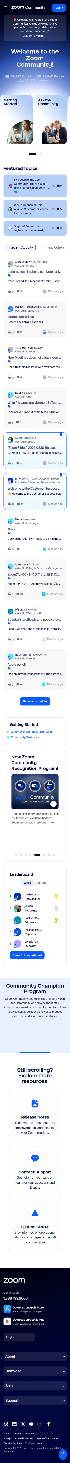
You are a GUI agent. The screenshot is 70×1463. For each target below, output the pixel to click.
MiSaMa (20, 609)
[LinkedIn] (14, 1423)
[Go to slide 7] (49, 855)
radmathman (23, 654)
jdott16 (28, 906)
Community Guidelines (25, 737)
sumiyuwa (21, 564)
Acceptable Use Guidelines (18, 1438)
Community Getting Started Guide (32, 732)
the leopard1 (31, 894)
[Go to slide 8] (54, 855)
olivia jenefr (31, 941)
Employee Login (33, 1443)
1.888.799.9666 (16, 1298)
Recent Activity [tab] (21, 247)
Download (13, 1371)
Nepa (18, 519)
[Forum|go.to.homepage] (28, 7)
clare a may (22, 261)
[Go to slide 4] (30, 855)
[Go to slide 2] (21, 855)
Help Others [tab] (55, 247)
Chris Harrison (24, 347)
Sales (9, 1385)
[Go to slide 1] (16, 855)
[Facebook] (48, 1423)
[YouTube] (31, 1423)
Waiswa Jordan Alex (27, 306)
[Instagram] (39, 1423)
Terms (7, 1433)
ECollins (20, 392)
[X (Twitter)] (22, 1423)
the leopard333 (33, 930)
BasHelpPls (31, 918)
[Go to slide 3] (26, 855)
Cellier (19, 437)
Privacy (17, 1433)
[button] (63, 1454)
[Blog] (6, 1423)
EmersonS (21, 478)
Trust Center (30, 1433)
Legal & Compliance (47, 1438)
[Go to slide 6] (42, 855)
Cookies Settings (13, 1443)
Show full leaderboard (27, 955)
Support (11, 1400)
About (10, 1356)
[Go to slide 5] (35, 855)
